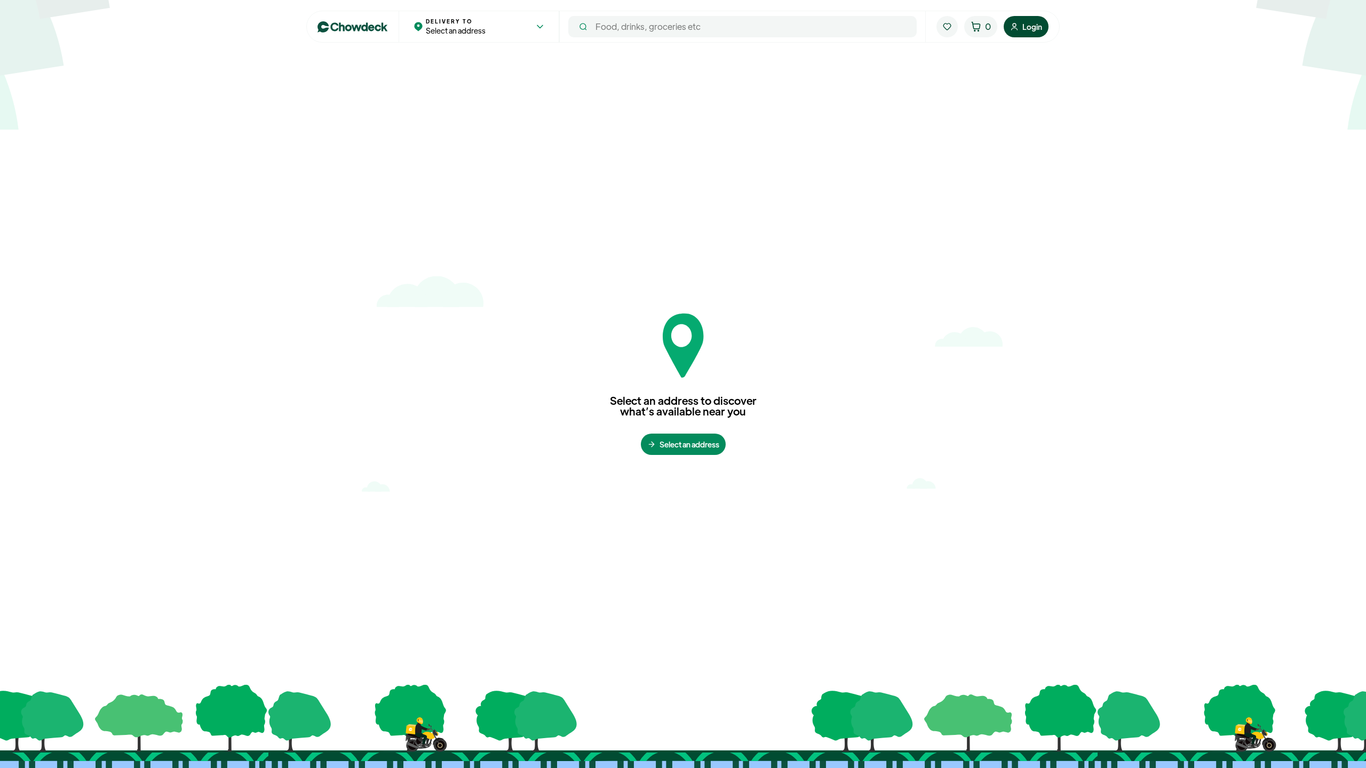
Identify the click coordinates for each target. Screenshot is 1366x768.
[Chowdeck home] (352, 27)
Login (1032, 26)
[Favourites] (947, 26)
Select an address (689, 444)
